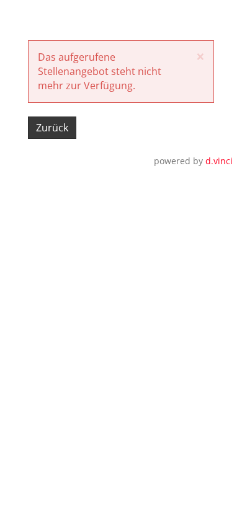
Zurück (52, 127)
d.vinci (219, 161)
